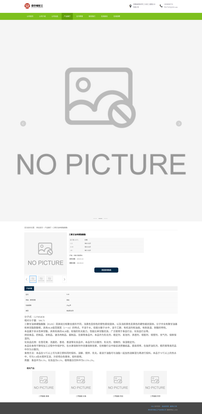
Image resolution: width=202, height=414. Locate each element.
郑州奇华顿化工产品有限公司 (157, 410)
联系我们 (92, 16)
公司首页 (30, 16)
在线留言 (104, 16)
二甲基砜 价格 (81, 396)
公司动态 (55, 16)
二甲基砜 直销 (44, 396)
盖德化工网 (173, 406)
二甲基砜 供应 (118, 396)
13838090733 (168, 4)
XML (152, 406)
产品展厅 (67, 16)
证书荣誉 (79, 16)
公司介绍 (42, 16)
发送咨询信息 (106, 270)
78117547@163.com (171, 7)
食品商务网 (165, 406)
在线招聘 (117, 16)
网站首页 (39, 228)
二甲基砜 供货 (155, 396)
